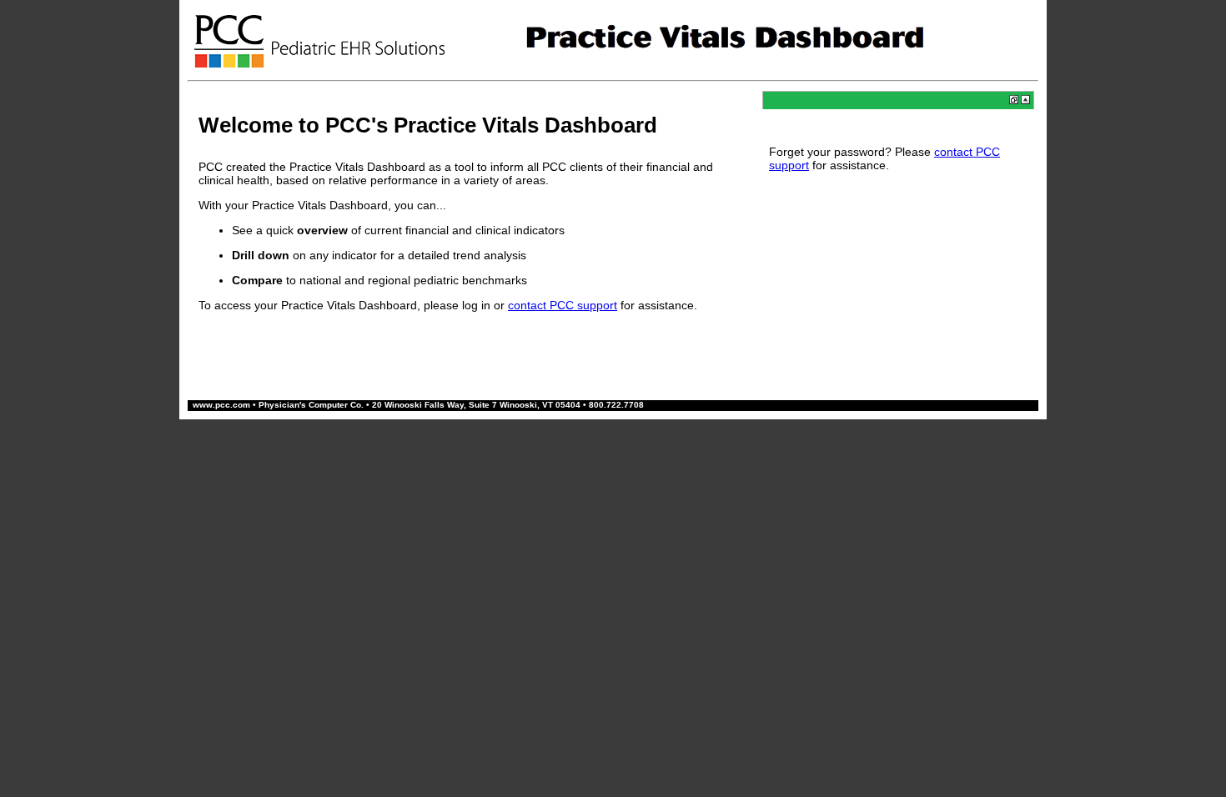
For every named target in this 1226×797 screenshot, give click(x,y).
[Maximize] (1025, 101)
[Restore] (1013, 101)
